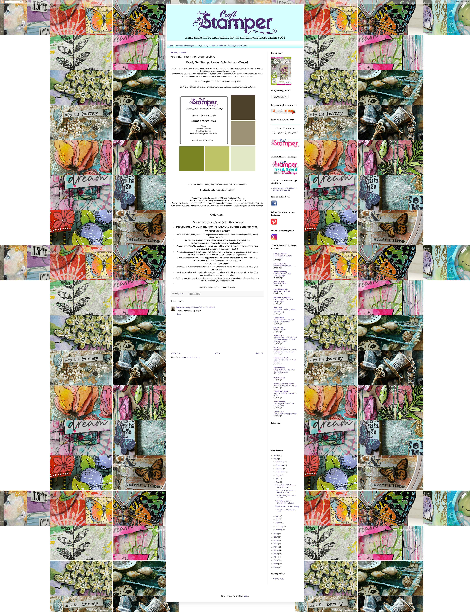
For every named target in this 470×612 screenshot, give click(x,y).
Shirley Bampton (281, 254)
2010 (276, 560)
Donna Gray (279, 412)
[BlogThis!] (192, 294)
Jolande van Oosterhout (284, 384)
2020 (276, 456)
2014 (276, 547)
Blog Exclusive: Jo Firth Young (287, 506)
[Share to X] (194, 294)
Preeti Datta (278, 335)
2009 (276, 564)
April (278, 519)
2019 (276, 459)
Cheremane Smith (281, 358)
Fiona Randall (279, 402)
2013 (276, 550)
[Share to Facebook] (197, 294)
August (279, 475)
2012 (276, 554)
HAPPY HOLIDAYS (281, 284)
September (280, 472)
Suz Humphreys (280, 348)
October (279, 469)
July (277, 479)
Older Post (259, 353)
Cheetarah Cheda (281, 392)
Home (171, 46)
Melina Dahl (278, 328)
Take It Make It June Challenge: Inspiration (284, 502)
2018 (276, 534)
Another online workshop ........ (284, 266)
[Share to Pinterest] (199, 294)
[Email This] (190, 294)
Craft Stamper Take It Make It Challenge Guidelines (222, 46)
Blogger (245, 596)
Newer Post (175, 353)
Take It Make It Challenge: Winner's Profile (285, 491)
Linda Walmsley (280, 264)
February (279, 526)
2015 (276, 544)
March (278, 523)
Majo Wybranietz (281, 290)
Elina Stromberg (280, 272)
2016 (276, 540)
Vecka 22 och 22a (280, 330)
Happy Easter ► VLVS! (282, 292)
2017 (276, 537)
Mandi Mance (279, 368)
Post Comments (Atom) (190, 357)
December (280, 462)
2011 (276, 557)
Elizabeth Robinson (282, 297)
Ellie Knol (278, 308)
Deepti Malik (279, 318)
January (279, 529)
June (278, 482)
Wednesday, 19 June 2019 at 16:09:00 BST (198, 307)
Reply (179, 314)
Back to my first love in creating (285, 386)
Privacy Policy (278, 579)
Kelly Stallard (279, 378)
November (280, 465)
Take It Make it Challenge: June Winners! (285, 486)
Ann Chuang (279, 282)
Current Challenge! (185, 46)
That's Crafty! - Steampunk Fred (285, 414)
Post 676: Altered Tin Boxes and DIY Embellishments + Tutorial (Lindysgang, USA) (285, 340)
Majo (179, 307)
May (278, 516)
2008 (276, 567)
